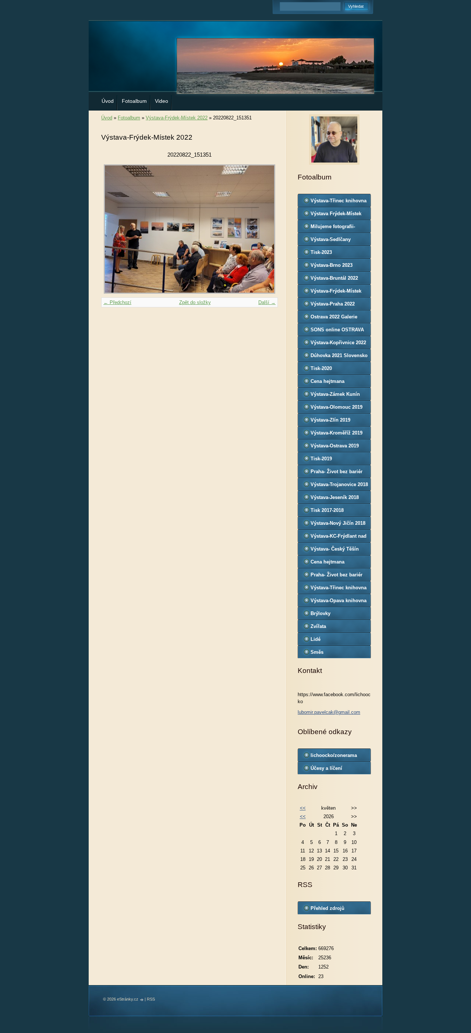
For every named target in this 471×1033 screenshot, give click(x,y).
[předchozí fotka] (113, 229)
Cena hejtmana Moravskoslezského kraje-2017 (333, 563)
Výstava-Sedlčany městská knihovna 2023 (337, 241)
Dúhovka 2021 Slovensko (339, 355)
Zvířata (318, 626)
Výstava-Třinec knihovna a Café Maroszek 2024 (338, 202)
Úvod (108, 101)
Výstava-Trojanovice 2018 (339, 484)
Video (161, 101)
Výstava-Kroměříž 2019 (336, 433)
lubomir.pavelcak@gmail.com (329, 712)
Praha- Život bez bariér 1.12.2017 (336, 576)
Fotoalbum (134, 101)
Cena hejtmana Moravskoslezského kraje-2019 (333, 382)
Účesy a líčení (326, 768)
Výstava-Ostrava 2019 (335, 446)
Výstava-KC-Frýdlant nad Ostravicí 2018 (338, 537)
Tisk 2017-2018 (327, 510)
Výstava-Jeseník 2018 (335, 497)
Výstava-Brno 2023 (332, 265)
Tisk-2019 (321, 458)
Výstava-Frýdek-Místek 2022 (177, 118)
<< (303, 808)
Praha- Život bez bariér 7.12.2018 (336, 473)
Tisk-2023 (321, 252)
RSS (151, 999)
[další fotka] (266, 229)
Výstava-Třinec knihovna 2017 (338, 589)
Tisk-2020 (321, 368)
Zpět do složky (195, 302)
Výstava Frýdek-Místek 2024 (336, 215)
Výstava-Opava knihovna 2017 (338, 602)
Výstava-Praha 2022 (333, 304)
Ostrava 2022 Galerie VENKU (334, 318)
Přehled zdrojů (327, 908)
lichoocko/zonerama (334, 755)
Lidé (316, 639)
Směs (317, 652)
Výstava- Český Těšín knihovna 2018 (335, 550)
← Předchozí (117, 302)
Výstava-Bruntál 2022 (334, 278)
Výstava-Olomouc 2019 (336, 407)
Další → (267, 302)
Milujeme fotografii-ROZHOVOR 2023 (333, 228)
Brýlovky (320, 613)
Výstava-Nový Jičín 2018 (338, 523)
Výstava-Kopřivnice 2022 (338, 342)
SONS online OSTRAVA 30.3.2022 (337, 331)
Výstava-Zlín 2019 (330, 420)
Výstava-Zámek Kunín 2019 (335, 395)
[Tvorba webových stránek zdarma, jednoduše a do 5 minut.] (142, 999)
